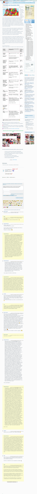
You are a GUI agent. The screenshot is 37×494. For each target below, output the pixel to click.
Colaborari (28, 2)
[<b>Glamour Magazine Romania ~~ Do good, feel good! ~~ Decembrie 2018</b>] (18, 136)
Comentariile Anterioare (11, 481)
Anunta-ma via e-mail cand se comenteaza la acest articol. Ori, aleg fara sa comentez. (13, 195)
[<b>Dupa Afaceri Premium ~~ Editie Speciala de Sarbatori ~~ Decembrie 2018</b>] (8, 144)
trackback (6, 171)
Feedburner (28, 78)
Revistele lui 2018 (29, 49)
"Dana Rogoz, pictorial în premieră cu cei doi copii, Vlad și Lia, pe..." (29, 107)
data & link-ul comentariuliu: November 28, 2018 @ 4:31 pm (17, 431)
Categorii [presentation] (26, 20)
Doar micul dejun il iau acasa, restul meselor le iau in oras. (30, 124)
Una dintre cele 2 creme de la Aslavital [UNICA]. (12, 156)
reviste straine (17, 128)
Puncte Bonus (28, 37)
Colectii (27, 26)
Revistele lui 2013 (29, 45)
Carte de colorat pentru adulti (13, 90)
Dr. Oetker (12, 111)
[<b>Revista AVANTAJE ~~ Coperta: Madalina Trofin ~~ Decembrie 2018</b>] (15, 133)
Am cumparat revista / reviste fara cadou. (11, 155)
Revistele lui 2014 (29, 46)
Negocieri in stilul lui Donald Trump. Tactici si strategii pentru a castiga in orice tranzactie (13, 67)
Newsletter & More (17, 2)
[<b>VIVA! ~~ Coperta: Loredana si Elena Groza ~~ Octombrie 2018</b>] (27, 141)
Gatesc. (27, 126)
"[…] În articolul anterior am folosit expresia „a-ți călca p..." (29, 96)
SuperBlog (27, 56)
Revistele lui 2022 (29, 53)
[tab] (27, 20)
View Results (15, 159)
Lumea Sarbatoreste (29, 33)
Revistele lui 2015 (29, 47)
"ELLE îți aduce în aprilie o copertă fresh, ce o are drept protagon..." (29, 103)
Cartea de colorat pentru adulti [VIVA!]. (13, 151)
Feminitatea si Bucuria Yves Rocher (29, 31)
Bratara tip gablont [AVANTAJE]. (9, 157)
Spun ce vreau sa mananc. (29, 127)
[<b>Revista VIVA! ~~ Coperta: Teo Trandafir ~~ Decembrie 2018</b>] (8, 139)
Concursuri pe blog (28, 27)
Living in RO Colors (6, 223)
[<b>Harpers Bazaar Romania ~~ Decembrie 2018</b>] (15, 139)
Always (17, 94)
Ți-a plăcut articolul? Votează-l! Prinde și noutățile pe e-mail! (8, 173)
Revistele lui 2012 (29, 44)
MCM (4, 216)
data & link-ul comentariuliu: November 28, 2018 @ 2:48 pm (17, 436)
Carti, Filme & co (28, 25)
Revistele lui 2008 (29, 41)
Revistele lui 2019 (29, 50)
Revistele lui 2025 (29, 55)
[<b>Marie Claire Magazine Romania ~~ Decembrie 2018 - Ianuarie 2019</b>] (18, 139)
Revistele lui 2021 (29, 52)
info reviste (12, 128)
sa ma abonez (7, 195)
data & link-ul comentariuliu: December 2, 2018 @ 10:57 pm (17, 294)
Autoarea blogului (23, 2)
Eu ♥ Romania (28, 29)
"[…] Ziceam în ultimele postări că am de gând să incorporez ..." (29, 88)
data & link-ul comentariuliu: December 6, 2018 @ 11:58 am (17, 234)
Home (13, 3)
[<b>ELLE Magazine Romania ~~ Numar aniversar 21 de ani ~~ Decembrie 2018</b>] (11, 133)
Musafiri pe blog (32, 2)
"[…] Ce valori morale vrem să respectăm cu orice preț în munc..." (29, 92)
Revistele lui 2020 (29, 51)
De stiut (27, 28)
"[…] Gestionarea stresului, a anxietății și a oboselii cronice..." (29, 100)
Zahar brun (13, 99)
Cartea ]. (14, 152)
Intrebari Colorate (28, 32)
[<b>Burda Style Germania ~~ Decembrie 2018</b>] (4, 133)
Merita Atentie (28, 34)
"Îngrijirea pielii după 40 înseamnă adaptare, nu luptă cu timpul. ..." (29, 83)
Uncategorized (28, 57)
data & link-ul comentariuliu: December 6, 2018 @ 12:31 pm (17, 224)
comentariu (8, 169)
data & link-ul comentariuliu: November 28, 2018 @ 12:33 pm (17, 456)
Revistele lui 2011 (29, 43)
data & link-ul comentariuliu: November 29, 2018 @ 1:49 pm (17, 340)
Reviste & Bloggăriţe (30, 39)
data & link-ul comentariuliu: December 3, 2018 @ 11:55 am (17, 277)
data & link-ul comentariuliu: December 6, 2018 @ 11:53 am (17, 261)
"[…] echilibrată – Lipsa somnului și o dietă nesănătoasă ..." (29, 111)
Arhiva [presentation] (30, 20)
